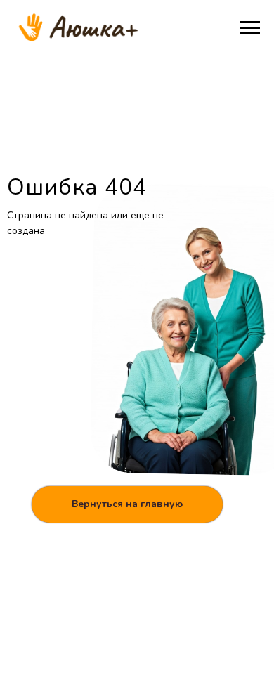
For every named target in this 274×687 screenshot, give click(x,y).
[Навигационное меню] (250, 28)
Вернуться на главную (127, 504)
